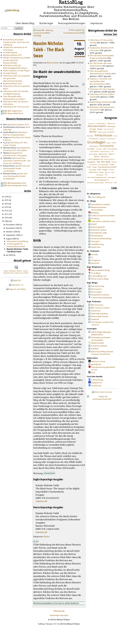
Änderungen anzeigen (59, 615)
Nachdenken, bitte (99, 232)
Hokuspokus (94, 146)
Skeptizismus (93, 172)
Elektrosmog (102, 132)
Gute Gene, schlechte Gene (103, 221)
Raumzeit (95, 263)
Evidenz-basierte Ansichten (103, 215)
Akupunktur (101, 123)
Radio (99, 170)
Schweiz (111, 170)
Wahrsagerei (112, 177)
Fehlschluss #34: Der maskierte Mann (15, 133)
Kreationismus (105, 151)
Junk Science (94, 151)
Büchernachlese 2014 (12, 83)
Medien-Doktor (97, 343)
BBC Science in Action (100, 307)
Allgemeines (111, 123)
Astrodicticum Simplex (100, 204)
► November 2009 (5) (12, 228)
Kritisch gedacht (98, 227)
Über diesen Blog (25, 23)
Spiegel (101, 172)
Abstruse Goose (98, 361)
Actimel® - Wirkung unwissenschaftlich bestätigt (43, 33)
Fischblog (95, 218)
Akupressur (91, 123)
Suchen (18, 28)
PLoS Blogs (96, 273)
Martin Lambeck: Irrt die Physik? (16, 70)
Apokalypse (111, 126)
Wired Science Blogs (100, 279)
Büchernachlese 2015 (12, 55)
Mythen (96, 157)
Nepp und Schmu (109, 159)
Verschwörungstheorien (97, 177)
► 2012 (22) (7, 210)
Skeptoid (95, 319)
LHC (112, 151)
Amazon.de (41, 501)
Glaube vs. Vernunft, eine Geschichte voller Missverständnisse (101, 81)
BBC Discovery (97, 305)
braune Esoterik (109, 129)
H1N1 (114, 143)
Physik (112, 164)
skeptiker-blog (97, 244)
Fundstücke (93, 139)
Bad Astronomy (97, 286)
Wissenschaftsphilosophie (95, 183)
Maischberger (93, 154)
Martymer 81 (96, 382)
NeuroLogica (96, 292)
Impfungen (91, 149)
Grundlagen (96, 142)
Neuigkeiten (91, 162)
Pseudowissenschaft (107, 167)
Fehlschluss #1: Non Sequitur (102, 89)
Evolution (90, 136)
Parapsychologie (104, 164)
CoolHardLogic (97, 379)
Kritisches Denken (99, 230)
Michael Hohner (53, 63)
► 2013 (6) (6, 207)
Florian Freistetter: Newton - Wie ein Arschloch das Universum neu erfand (15, 272)
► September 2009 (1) (12, 235)
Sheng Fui (95, 241)
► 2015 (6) (6, 200)
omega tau (95, 260)
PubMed (94, 348)
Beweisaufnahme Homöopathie (98, 208)
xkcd (93, 372)
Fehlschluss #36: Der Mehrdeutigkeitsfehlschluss (15, 66)
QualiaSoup (96, 385)
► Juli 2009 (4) (9, 255)
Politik (89, 167)
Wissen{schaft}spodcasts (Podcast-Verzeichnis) (102, 352)
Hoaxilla (94, 254)
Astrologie (93, 129)
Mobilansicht (59, 611)
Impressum (96, 23)
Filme (115, 136)
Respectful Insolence (100, 294)
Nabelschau (105, 157)
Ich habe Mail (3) (10, 73)
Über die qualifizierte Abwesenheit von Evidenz (14, 97)
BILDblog (95, 212)
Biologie (99, 129)
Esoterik (110, 132)
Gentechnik (103, 139)
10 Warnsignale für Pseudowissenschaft (16, 245)
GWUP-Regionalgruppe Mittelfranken (101, 333)
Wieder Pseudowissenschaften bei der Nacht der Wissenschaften (17, 60)
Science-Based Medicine (101, 297)
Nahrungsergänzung (95, 159)
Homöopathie (106, 145)
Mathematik (103, 154)
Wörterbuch (109, 183)
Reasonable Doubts (99, 316)
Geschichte (111, 139)
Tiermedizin (100, 175)
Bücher (47, 536)
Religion (105, 170)
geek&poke (96, 364)
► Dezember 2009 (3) (12, 224)
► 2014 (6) (6, 203)
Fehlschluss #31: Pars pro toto (16, 106)
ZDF (115, 183)
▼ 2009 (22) (7, 221)
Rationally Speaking (99, 313)
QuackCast (95, 310)
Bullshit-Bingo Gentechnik (101, 102)
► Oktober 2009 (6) (11, 231)
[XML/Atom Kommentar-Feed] (37, 541)
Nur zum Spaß (103, 161)
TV (106, 174)
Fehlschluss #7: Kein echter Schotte (15, 143)
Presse (95, 167)
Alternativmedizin (97, 126)
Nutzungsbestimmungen (71, 23)
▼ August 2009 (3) (11, 238)
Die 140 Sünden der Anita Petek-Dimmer (101, 64)
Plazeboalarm (97, 235)
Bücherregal (46, 23)
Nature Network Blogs (100, 270)
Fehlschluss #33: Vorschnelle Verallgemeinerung (15, 92)
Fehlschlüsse (103, 135)
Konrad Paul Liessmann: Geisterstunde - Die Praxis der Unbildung (16, 42)
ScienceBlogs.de (98, 197)
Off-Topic (114, 162)
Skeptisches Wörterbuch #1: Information (17, 149)
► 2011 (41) (7, 214)
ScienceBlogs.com (99, 276)
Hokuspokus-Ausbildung (17, 241)
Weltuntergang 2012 (102, 180)
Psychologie (92, 170)
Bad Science (96, 289)
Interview (99, 149)
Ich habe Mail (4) (10, 52)
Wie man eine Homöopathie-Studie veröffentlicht (16, 168)
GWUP (109, 143)
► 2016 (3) (6, 196)
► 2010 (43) (7, 217)
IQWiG (105, 149)
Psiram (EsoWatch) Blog (101, 238)
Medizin (111, 154)
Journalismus (112, 149)
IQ (92, 257)
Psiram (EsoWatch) (99, 345)
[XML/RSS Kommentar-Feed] (34, 541)
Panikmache (93, 164)
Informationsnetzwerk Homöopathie (100, 338)
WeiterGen (96, 247)
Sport (112, 172)
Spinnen (107, 172)
